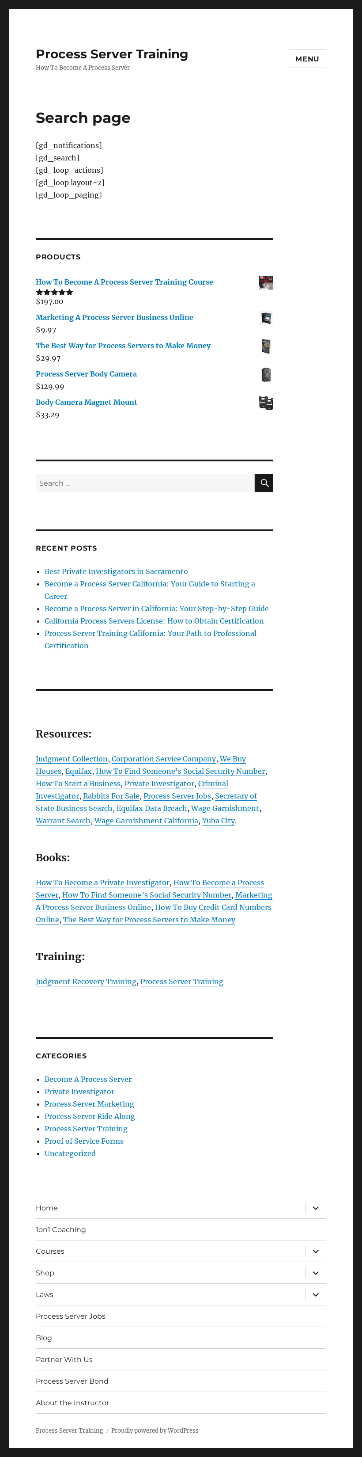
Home (47, 1208)
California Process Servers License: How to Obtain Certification (154, 620)
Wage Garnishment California (146, 820)
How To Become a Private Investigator (103, 882)
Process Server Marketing (89, 1103)
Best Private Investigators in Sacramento (116, 571)
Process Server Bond (72, 1381)
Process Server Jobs (177, 795)
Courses (50, 1251)
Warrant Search (63, 820)
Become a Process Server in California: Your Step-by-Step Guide (157, 608)
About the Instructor (72, 1403)
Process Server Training (112, 53)
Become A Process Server (88, 1079)
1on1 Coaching (61, 1229)
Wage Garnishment (225, 808)
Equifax (78, 771)
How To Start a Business (78, 783)
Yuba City (218, 820)
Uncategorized (70, 1153)
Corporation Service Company (164, 758)
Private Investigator (159, 783)
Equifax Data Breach (152, 808)
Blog (44, 1338)
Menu (307, 59)
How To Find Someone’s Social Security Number (180, 771)
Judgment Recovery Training (86, 981)
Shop (45, 1273)
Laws (44, 1294)
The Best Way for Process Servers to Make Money (149, 919)
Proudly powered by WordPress (155, 1430)
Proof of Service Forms (84, 1141)
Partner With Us (64, 1359)
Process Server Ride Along (90, 1116)
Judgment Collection (72, 758)
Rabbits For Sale (111, 795)
